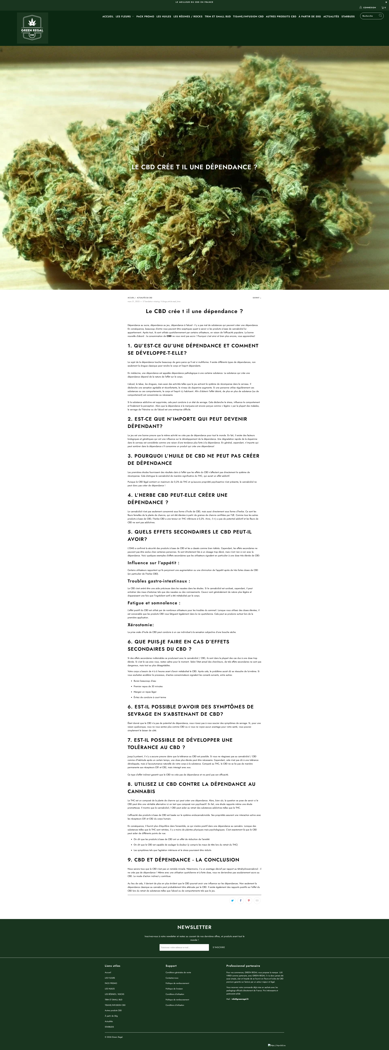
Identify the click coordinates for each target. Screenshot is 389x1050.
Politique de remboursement (177, 983)
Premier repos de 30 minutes (148, 686)
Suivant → (257, 297)
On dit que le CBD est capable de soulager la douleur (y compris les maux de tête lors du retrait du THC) (186, 844)
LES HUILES (164, 16)
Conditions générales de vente (178, 972)
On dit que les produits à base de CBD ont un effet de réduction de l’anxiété (172, 839)
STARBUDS (348, 16)
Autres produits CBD (281, 16)
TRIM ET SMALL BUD (218, 16)
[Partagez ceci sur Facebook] (240, 900)
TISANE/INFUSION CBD (248, 16)
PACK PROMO (145, 16)
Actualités (331, 16)
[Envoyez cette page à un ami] (257, 900)
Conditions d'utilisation (175, 994)
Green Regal (117, 1037)
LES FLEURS (124, 16)
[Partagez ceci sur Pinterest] (249, 900)
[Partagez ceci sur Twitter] (232, 900)
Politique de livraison (174, 988)
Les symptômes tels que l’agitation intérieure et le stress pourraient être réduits (172, 850)
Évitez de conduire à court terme (150, 697)
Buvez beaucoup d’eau (145, 681)
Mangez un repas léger (145, 692)
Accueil (108, 16)
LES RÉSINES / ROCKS (188, 16)
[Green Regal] (32, 28)
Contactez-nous (172, 977)
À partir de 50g (310, 16)
